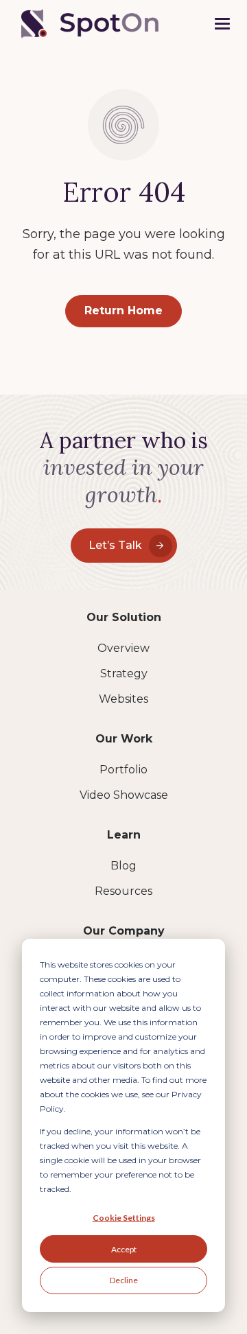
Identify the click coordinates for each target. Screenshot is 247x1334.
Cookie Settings (124, 1218)
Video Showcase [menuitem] (124, 794)
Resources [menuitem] (123, 891)
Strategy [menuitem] (124, 673)
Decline (124, 1280)
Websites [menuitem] (123, 698)
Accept (124, 1249)
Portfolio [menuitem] (123, 769)
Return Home (123, 310)
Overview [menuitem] (123, 648)
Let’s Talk (115, 545)
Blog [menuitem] (123, 865)
